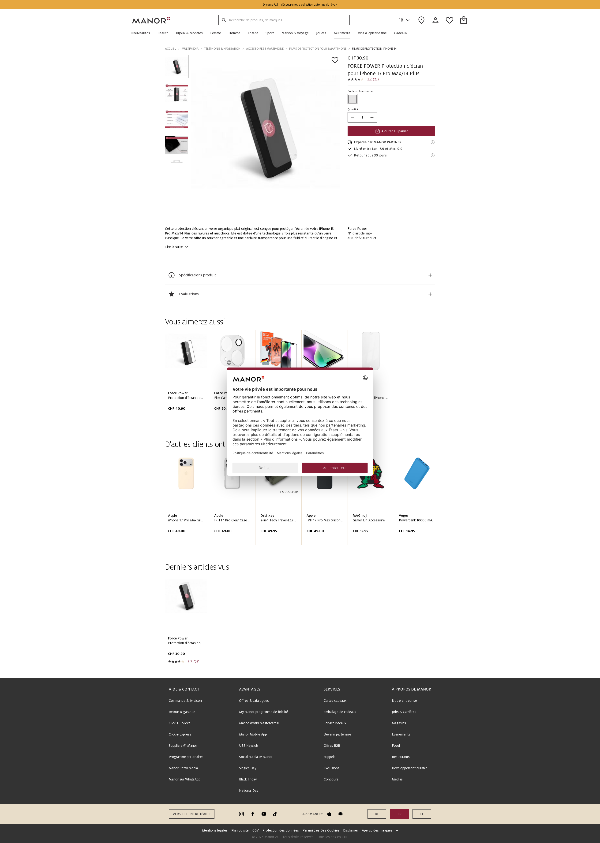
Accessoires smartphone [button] (265, 48)
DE (377, 814)
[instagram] (241, 814)
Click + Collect (179, 723)
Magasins (399, 723)
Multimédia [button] (190, 48)
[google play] (340, 814)
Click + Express (180, 734)
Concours (331, 779)
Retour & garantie (182, 712)
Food (396, 745)
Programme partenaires (186, 757)
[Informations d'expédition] (432, 142)
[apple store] (329, 814)
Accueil (170, 48)
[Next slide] (418, 500)
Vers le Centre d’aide (191, 814)
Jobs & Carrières (404, 712)
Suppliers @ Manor (183, 745)
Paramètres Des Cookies (321, 830)
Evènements (401, 734)
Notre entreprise (404, 700)
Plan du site (240, 830)
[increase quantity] (372, 117)
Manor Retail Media (183, 768)
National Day (248, 790)
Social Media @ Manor (256, 757)
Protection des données (280, 830)
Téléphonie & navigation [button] (222, 48)
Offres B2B (332, 745)
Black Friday (248, 779)
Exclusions (331, 768)
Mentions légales (215, 830)
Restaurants (401, 757)
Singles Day (247, 768)
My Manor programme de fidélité (263, 712)
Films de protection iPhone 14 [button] (374, 48)
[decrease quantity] (353, 117)
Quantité (353, 109)
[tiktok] (275, 814)
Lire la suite (174, 247)
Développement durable (410, 768)
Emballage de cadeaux (340, 712)
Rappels (329, 757)
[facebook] (252, 814)
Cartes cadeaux (335, 700)
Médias (397, 779)
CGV (255, 830)
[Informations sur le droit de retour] (432, 155)
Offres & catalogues (254, 700)
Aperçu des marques (377, 830)
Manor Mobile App (253, 734)
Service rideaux (335, 723)
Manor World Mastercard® (259, 723)
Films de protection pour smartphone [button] (317, 48)
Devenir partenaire (337, 734)
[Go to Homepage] (151, 20)
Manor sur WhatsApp (184, 779)
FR (400, 20)
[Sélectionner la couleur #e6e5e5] (352, 99)
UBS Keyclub (248, 745)
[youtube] (264, 814)
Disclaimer (350, 830)
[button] (142, 33)
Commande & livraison (185, 700)
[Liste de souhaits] (335, 60)
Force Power (357, 228)
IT (422, 814)
